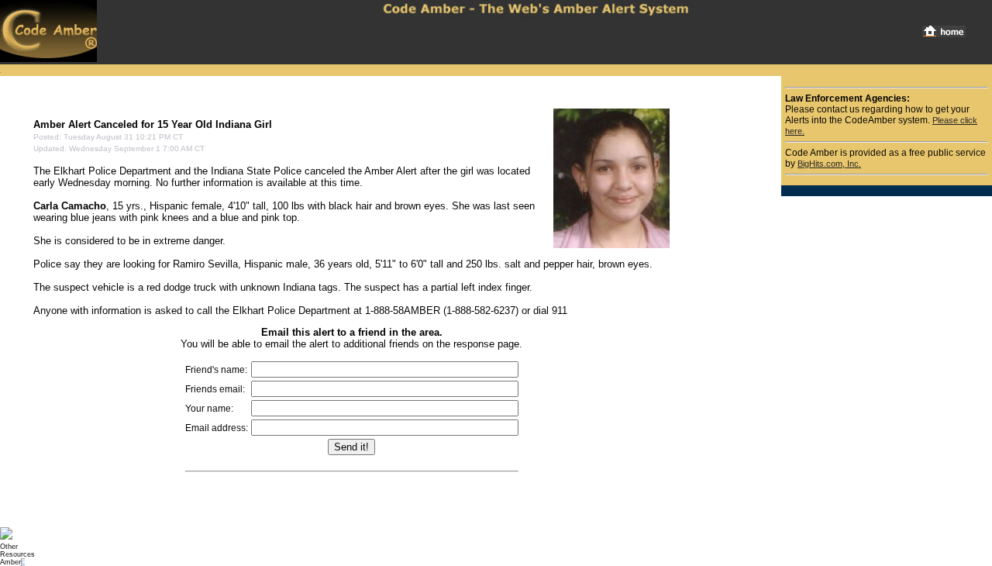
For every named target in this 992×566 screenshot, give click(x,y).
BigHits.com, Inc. (829, 163)
